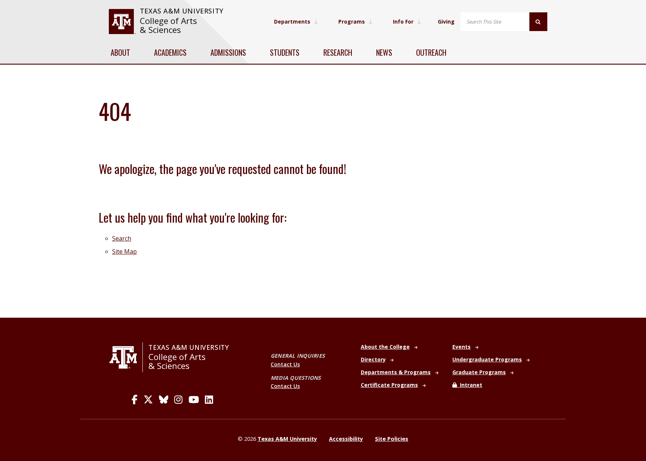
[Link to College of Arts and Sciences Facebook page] (135, 400)
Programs (351, 21)
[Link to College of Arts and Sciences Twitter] (148, 400)
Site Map (124, 251)
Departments (292, 21)
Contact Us (285, 364)
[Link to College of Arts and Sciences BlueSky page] (163, 400)
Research (337, 52)
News (384, 52)
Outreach (431, 52)
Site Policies (391, 438)
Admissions (228, 52)
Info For (403, 21)
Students (284, 52)
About (120, 52)
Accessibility (346, 438)
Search (121, 238)
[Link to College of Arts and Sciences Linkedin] (209, 400)
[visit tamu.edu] (122, 21)
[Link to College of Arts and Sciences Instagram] (178, 400)
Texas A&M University (182, 10)
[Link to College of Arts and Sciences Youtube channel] (193, 400)
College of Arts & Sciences (168, 25)
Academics (170, 52)
